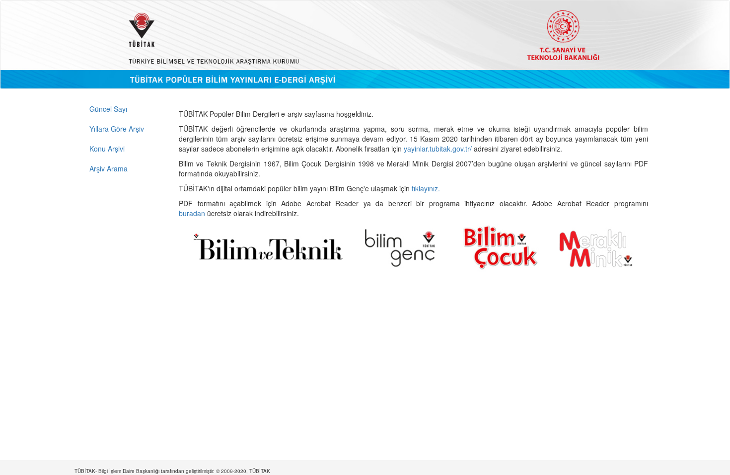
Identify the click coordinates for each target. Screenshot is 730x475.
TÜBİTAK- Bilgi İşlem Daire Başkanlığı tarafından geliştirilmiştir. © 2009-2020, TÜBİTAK (172, 471)
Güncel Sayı (108, 109)
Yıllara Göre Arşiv (116, 129)
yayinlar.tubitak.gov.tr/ (438, 149)
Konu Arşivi (107, 149)
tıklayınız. (427, 188)
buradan (193, 213)
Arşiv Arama (108, 168)
